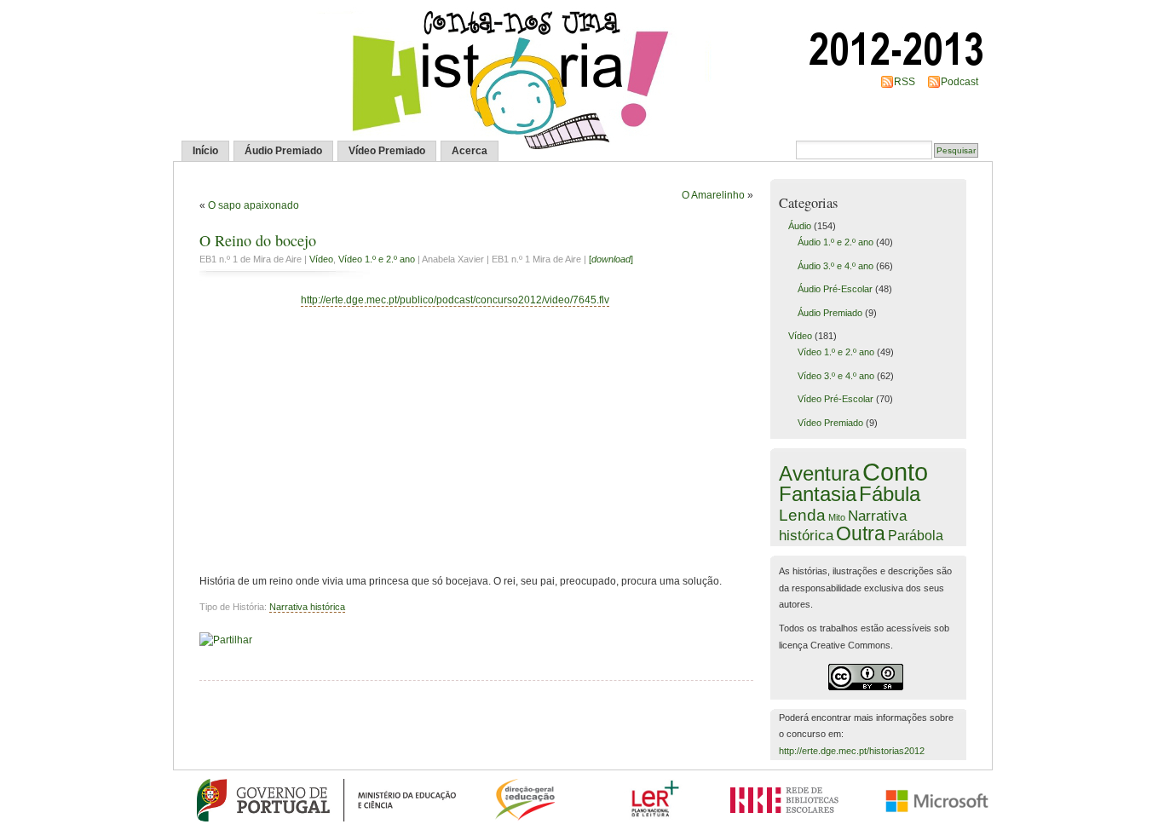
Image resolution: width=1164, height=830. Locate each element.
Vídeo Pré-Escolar (835, 399)
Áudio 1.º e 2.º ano (835, 242)
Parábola (915, 535)
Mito (836, 517)
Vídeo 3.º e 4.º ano (836, 376)
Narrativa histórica (307, 607)
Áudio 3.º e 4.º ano (835, 266)
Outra (860, 533)
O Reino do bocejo (257, 240)
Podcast (959, 82)
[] (611, 259)
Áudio (799, 226)
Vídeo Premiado (387, 151)
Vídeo (321, 259)
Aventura (819, 474)
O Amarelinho (713, 195)
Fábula (889, 493)
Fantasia (817, 493)
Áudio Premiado (283, 151)
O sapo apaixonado (253, 205)
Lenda (802, 514)
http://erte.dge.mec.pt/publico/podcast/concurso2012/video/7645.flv (455, 300)
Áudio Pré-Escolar (835, 289)
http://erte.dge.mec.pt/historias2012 (852, 751)
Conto (895, 472)
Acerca (469, 151)
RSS (904, 82)
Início (205, 151)
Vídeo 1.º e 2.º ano (376, 259)
